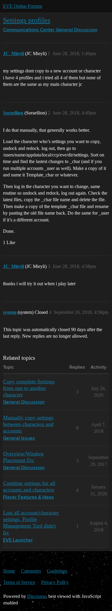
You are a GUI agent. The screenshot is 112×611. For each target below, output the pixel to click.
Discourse (36, 596)
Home (9, 570)
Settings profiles (26, 20)
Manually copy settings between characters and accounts (28, 424)
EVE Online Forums (22, 6)
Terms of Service (19, 582)
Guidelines (57, 570)
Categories (31, 570)
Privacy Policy (55, 582)
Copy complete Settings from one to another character (29, 388)
